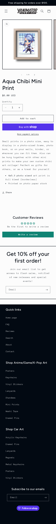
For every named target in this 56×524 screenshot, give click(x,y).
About (9, 345)
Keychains (11, 377)
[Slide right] (34, 75)
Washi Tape (12, 411)
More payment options (28, 134)
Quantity (7, 102)
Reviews (10, 331)
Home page (11, 317)
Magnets (10, 457)
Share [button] (9, 192)
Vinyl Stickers (14, 384)
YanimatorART (22, 522)
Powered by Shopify (40, 522)
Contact (10, 351)
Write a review (28, 234)
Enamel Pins (12, 418)
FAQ (7, 324)
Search (9, 338)
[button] (6, 11)
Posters (10, 371)
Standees (11, 398)
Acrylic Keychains (16, 437)
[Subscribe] (47, 289)
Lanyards (11, 391)
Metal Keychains (15, 464)
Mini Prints (12, 404)
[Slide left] (21, 75)
